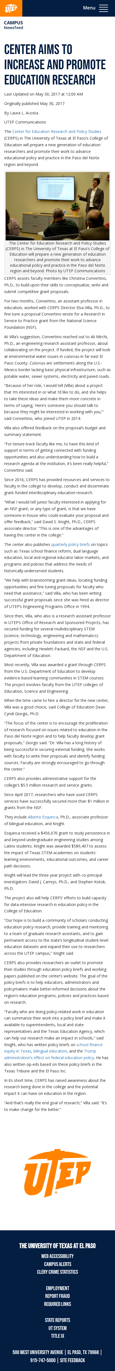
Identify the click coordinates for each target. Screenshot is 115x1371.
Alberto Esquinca (43, 817)
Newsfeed (13, 27)
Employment (57, 1288)
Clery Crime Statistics (57, 1272)
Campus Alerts (57, 1264)
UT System (58, 1328)
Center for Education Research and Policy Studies (56, 131)
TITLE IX (57, 1336)
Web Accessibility (57, 1256)
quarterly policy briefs (70, 544)
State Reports (57, 1320)
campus (13, 23)
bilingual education (50, 1051)
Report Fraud (57, 1296)
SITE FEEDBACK (72, 1360)
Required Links (57, 1304)
